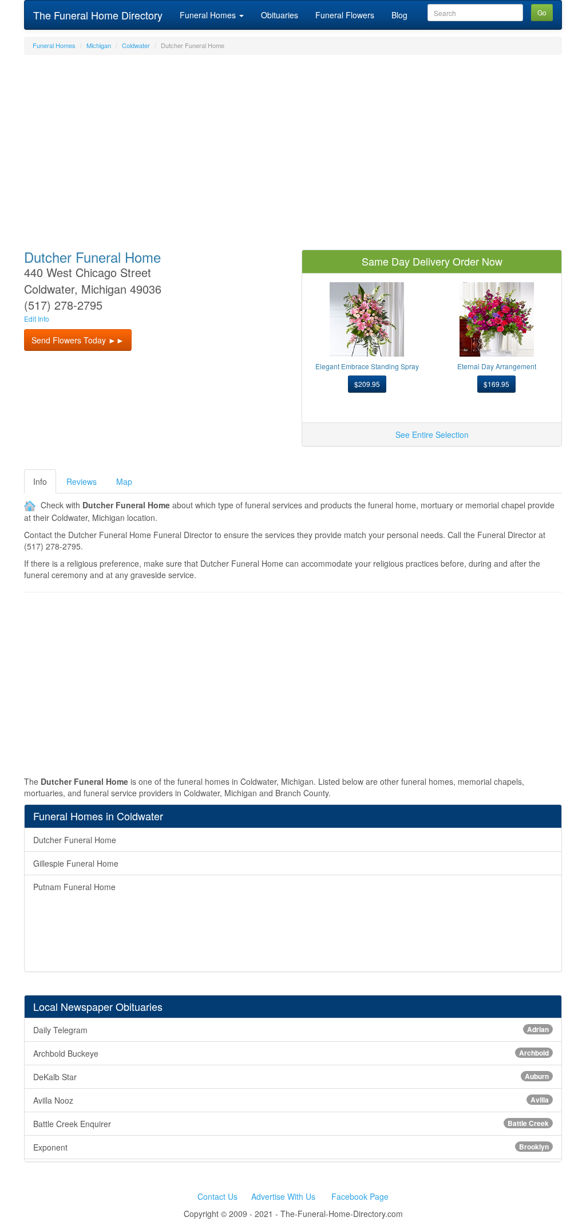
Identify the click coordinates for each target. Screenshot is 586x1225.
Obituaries (279, 15)
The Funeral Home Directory (98, 14)
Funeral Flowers (344, 15)
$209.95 (367, 384)
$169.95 (496, 384)
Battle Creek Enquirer (291, 1123)
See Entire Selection (432, 434)
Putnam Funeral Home (74, 886)
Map (124, 481)
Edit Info (36, 318)
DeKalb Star (291, 1076)
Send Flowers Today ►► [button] (77, 340)
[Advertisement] (293, 146)
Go (542, 12)
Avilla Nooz (291, 1100)
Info (40, 481)
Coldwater (136, 45)
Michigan (98, 45)
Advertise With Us (283, 1196)
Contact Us (217, 1196)
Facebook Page (360, 1196)
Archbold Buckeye (291, 1053)
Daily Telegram (291, 1030)
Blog (399, 15)
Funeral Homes (209, 15)
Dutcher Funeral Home (74, 839)
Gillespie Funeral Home (75, 863)
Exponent (291, 1147)
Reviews (81, 481)
